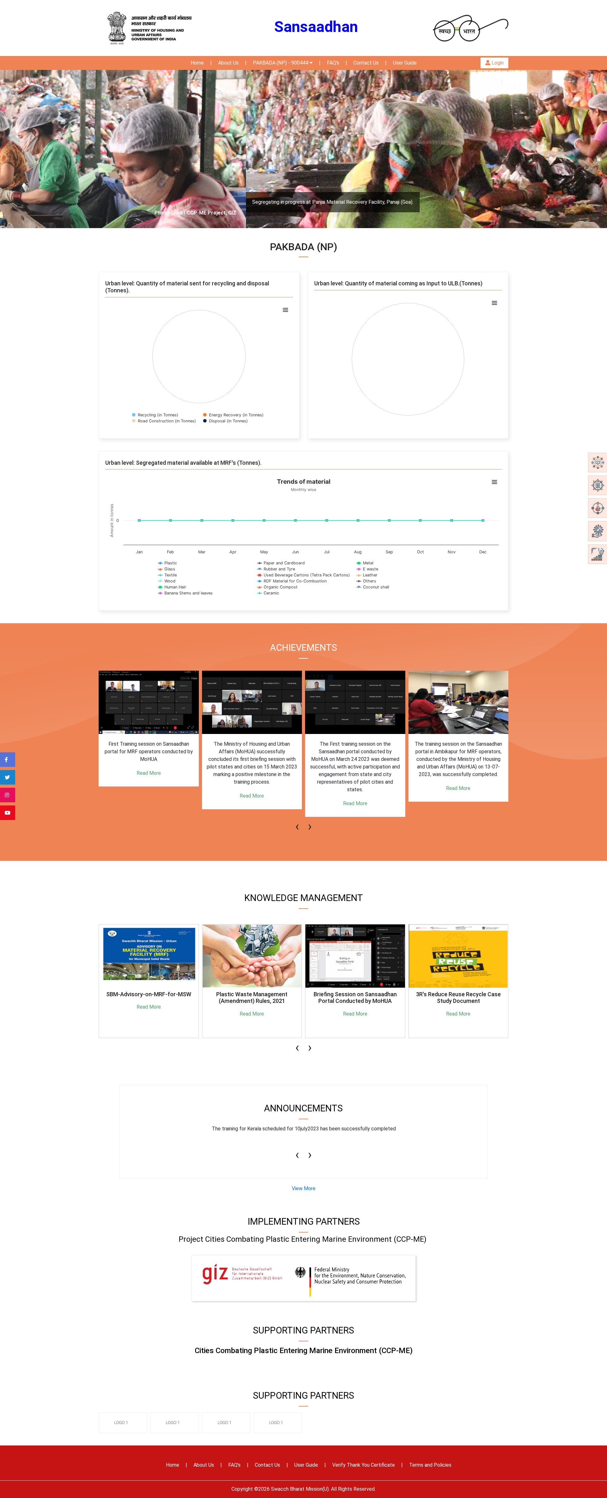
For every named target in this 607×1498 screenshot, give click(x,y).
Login (497, 63)
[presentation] (297, 823)
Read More (149, 796)
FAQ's (333, 63)
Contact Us (366, 63)
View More (304, 1188)
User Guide (405, 63)
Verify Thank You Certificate (363, 1465)
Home (197, 63)
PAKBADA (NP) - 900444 (281, 63)
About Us (228, 63)
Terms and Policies (430, 1465)
